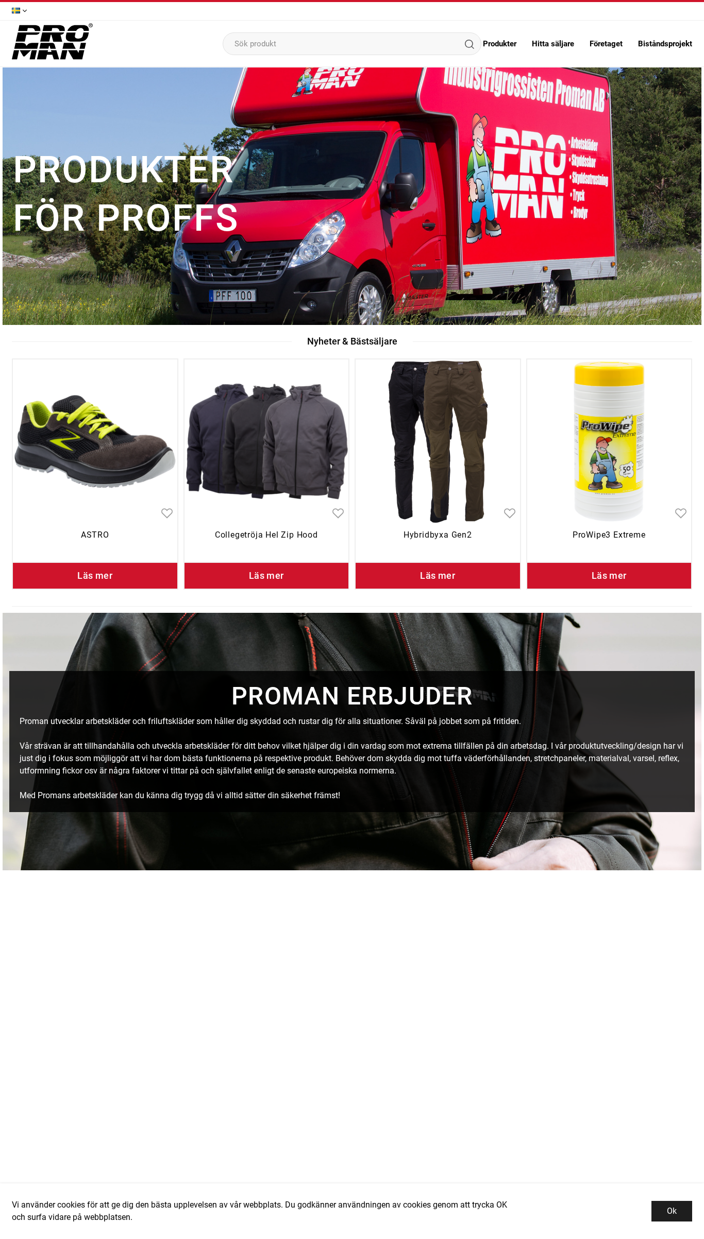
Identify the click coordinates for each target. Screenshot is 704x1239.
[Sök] (469, 43)
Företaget (606, 43)
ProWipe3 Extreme (609, 535)
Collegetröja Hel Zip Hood (266, 535)
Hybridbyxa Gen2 (438, 535)
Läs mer (94, 575)
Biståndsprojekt (665, 43)
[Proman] (52, 58)
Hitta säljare (553, 43)
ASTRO (95, 535)
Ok (672, 1211)
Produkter (499, 43)
